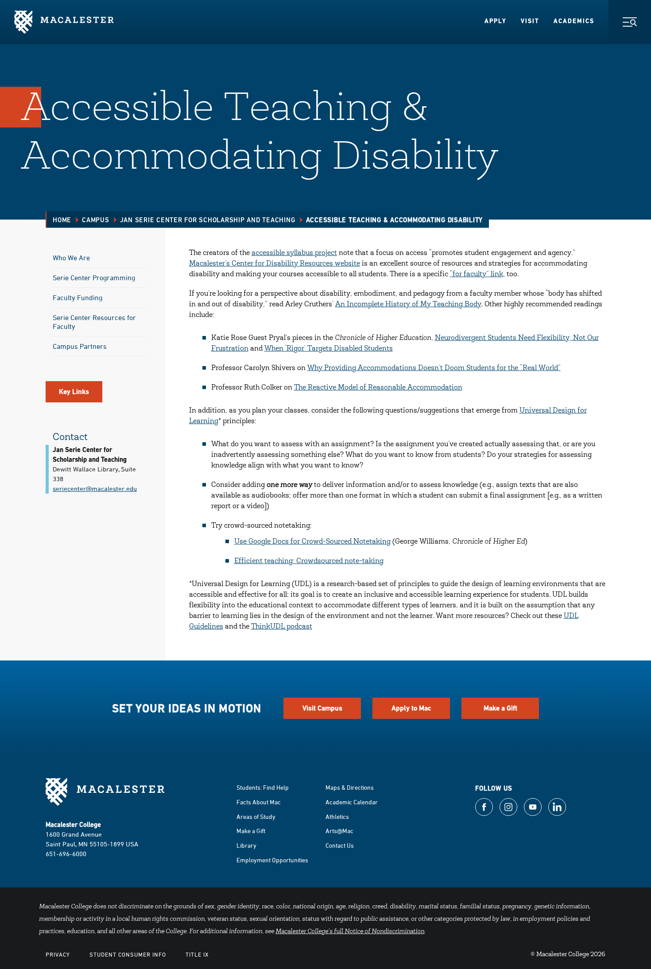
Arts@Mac (339, 830)
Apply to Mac (411, 708)
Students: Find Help (262, 787)
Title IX (197, 954)
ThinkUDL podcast (281, 626)
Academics (574, 20)
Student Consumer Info (127, 954)
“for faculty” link (476, 274)
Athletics (337, 816)
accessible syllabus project (294, 253)
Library (246, 845)
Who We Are (71, 258)
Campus (95, 220)
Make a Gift (500, 708)
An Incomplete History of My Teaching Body (408, 304)
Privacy (58, 954)
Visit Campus (322, 708)
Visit (530, 20)
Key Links (74, 391)
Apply (495, 20)
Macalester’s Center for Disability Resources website (274, 263)
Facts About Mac (258, 802)
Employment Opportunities (272, 860)
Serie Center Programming (94, 278)
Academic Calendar (352, 802)
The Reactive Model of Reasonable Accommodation (378, 387)
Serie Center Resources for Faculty (94, 321)
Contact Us (340, 845)
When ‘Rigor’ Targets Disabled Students (328, 348)
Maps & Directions (350, 787)
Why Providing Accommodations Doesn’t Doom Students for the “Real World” (434, 368)
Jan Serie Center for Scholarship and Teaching (207, 220)
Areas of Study (255, 816)
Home (62, 220)
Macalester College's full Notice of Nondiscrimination (349, 932)
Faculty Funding (77, 297)
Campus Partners (80, 346)
